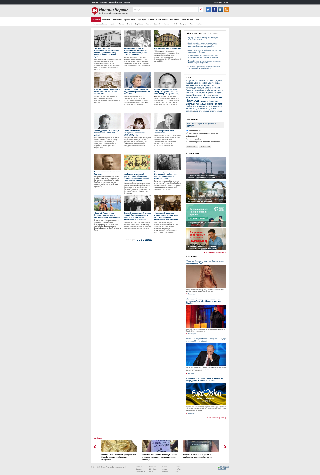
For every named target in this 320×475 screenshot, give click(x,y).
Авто (191, 24)
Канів (197, 85)
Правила (127, 2)
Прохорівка (207, 92)
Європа (121, 24)
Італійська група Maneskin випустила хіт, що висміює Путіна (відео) (206, 340)
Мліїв (207, 90)
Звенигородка (200, 83)
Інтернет (183, 24)
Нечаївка (190, 92)
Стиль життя (162, 20)
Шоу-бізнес (139, 24)
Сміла (188, 95)
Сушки (207, 95)
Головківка (200, 80)
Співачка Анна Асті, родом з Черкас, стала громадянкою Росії (205, 262)
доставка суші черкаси (203, 104)
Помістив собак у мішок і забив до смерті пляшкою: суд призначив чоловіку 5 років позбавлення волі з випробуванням (202, 45)
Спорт (151, 20)
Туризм (166, 24)
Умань (197, 97)
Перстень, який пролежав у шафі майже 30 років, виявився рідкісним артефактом (118, 457)
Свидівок (218, 92)
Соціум (164, 467)
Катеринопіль (207, 85)
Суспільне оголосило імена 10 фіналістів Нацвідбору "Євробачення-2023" (204, 379)
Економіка (117, 20)
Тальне (214, 95)
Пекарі (198, 92)
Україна (112, 24)
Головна (96, 20)
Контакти (103, 2)
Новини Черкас (106, 467)
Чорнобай (213, 101)
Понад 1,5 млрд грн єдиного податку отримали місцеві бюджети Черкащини (204, 62)
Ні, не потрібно (194, 139)
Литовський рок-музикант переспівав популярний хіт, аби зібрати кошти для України (203, 301)
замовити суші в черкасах (211, 106)
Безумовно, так (194, 131)
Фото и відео (187, 20)
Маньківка (199, 90)
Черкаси (192, 100)
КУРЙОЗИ (98, 438)
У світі (129, 24)
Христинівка (216, 97)
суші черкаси (216, 111)
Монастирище (217, 90)
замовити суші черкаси (196, 109)
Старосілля (197, 95)
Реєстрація (218, 2)
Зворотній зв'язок (115, 2)
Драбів (219, 80)
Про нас (95, 2)
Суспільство (129, 20)
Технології (174, 20)
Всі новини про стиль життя (216, 252)
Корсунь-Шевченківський (208, 88)
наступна (148, 240)
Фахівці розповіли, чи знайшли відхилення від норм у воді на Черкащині (204, 51)
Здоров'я (157, 24)
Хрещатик (205, 97)
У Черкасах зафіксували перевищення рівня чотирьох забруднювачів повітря (204, 67)
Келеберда (191, 88)
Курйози (199, 24)
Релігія (148, 24)
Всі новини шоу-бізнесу (217, 418)
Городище (210, 80)
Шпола (189, 104)
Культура (142, 20)
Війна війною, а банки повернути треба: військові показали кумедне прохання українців (159, 457)
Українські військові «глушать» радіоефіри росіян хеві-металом (197, 456)
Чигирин (204, 101)
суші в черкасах (201, 111)
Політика (106, 20)
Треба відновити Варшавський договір (204, 142)
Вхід (226, 2)
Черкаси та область (100, 24)
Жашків (189, 83)
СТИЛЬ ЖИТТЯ (192, 153)
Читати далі (192, 294)
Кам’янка (190, 85)
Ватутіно (190, 80)
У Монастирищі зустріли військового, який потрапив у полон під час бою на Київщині (203, 56)
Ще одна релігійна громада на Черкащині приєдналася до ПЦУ (203, 38)
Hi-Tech (174, 24)
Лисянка (190, 90)
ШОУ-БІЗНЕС (192, 257)
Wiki (197, 20)
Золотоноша (214, 83)
